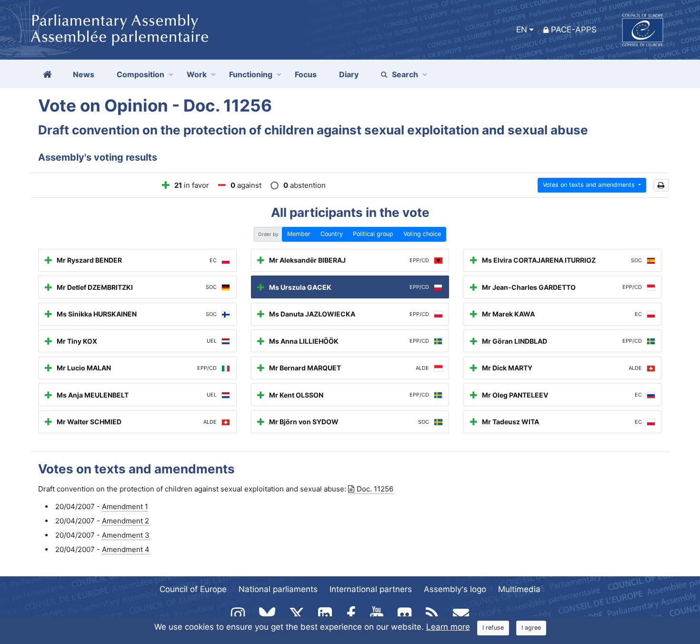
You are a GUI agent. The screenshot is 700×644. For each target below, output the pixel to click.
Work (197, 74)
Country (331, 233)
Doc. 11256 (375, 488)
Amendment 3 (126, 535)
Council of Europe (193, 589)
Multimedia (519, 589)
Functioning (250, 74)
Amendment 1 (125, 506)
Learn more (448, 627)
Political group (373, 233)
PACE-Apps (574, 29)
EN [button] (521, 29)
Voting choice (422, 233)
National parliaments (278, 589)
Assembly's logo (455, 589)
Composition (140, 74)
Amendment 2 (125, 520)
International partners (371, 589)
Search (405, 74)
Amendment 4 (126, 549)
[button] (661, 185)
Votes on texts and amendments (590, 184)
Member (298, 233)
